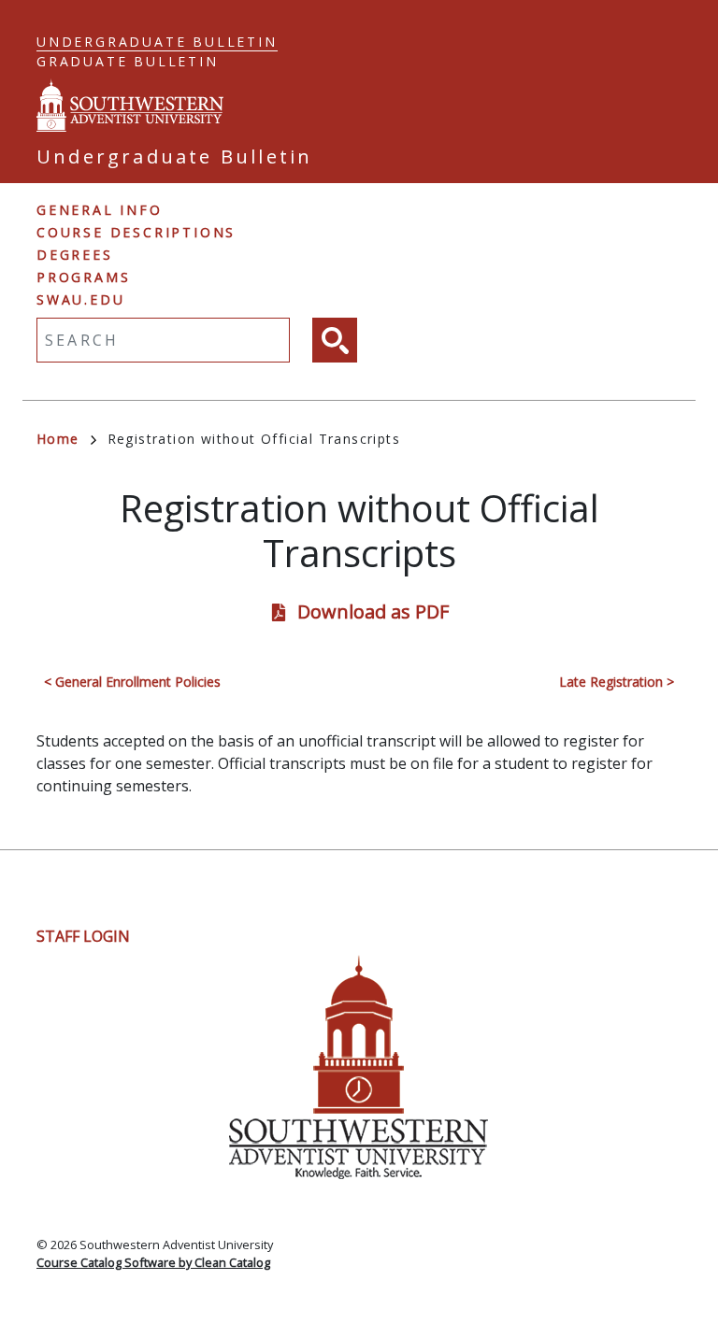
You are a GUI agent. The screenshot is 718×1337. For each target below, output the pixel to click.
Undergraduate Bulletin (157, 41)
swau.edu (80, 299)
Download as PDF (373, 611)
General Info (99, 210)
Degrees (74, 254)
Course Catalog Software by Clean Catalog (153, 1262)
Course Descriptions (136, 232)
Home (57, 439)
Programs (83, 277)
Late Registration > (616, 681)
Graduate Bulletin (127, 61)
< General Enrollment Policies (132, 681)
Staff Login (83, 936)
